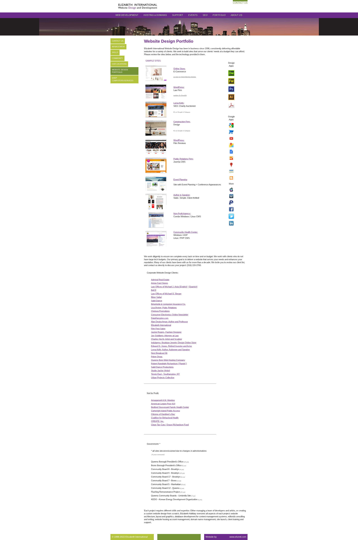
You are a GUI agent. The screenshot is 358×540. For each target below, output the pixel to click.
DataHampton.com (159, 318)
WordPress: (178, 87)
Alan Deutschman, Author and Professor (169, 321)
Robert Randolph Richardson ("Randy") (169, 363)
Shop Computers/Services (122, 79)
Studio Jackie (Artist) (160, 370)
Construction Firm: (181, 121)
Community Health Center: (185, 232)
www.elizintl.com (237, 537)
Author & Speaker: (181, 195)
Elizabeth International (161, 325)
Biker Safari (156, 297)
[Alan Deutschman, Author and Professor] (155, 201)
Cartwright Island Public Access (165, 411)
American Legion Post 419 (163, 404)
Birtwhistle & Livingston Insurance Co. (168, 304)
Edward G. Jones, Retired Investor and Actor (171, 346)
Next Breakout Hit (159, 353)
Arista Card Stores (159, 283)
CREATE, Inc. (157, 421)
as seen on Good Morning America (184, 77)
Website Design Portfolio (120, 71)
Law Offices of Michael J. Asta (169, 286)
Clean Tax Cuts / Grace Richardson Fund (170, 424)
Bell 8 (153, 290)
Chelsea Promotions (160, 311)
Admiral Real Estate (160, 279)
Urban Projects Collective (162, 377)
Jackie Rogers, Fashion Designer (166, 332)
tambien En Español (180, 95)
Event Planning (180, 179)
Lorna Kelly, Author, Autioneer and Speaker (170, 349)
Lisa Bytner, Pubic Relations (164, 307)
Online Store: (179, 68)
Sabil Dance (156, 300)
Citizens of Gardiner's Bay (163, 414)
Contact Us (240, 3)
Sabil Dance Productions (162, 367)
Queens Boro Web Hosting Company (168, 360)
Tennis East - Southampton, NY (165, 374)
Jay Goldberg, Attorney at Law (165, 335)
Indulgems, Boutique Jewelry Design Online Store (173, 342)
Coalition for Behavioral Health (164, 418)
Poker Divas (156, 356)
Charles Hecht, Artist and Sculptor (166, 339)
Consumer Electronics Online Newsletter (169, 314)
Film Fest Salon (158, 328)
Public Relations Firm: (183, 159)
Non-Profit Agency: (182, 213)
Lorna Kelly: (178, 103)
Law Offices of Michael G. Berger (166, 293)
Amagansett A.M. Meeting (163, 400)
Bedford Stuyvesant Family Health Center (170, 407)
